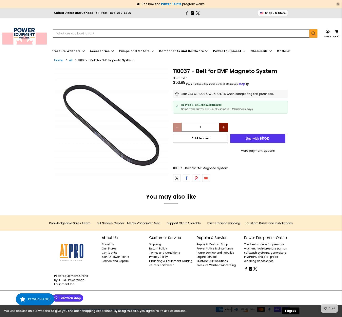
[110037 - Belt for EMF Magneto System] (111, 125)
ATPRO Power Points (115, 257)
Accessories (100, 51)
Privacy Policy (158, 257)
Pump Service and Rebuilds (215, 253)
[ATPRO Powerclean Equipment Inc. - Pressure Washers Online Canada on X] (198, 13)
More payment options (258, 151)
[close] (338, 4)
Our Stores (109, 248)
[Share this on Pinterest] (196, 178)
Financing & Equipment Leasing (170, 261)
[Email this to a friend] (206, 178)
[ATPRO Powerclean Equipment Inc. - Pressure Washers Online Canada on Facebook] (187, 13)
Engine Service (207, 257)
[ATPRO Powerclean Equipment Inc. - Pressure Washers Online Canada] (24, 33)
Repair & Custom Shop (212, 244)
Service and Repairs (115, 261)
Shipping (155, 244)
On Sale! (283, 51)
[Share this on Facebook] (186, 178)
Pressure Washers (66, 51)
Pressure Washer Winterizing (216, 265)
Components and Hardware (181, 51)
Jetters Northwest (161, 265)
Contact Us (109, 253)
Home (58, 60)
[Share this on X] (176, 178)
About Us (108, 244)
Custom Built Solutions (212, 261)
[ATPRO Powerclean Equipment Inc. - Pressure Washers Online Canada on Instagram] (192, 13)
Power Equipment (227, 51)
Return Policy (158, 248)
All (70, 60)
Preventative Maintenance (215, 248)
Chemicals (259, 51)
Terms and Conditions (164, 253)
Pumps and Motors (134, 51)
